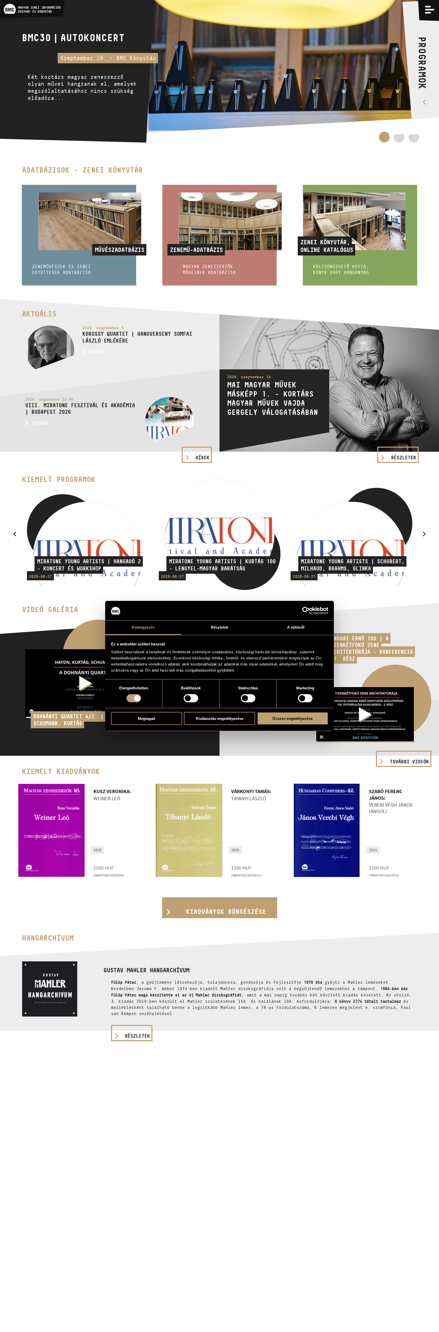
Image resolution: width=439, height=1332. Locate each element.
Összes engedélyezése (292, 718)
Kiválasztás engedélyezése (219, 718)
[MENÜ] (429, 9)
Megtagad (146, 718)
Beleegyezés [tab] (143, 627)
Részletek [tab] (219, 627)
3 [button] (414, 139)
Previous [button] (15, 534)
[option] (219, 71)
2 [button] (399, 139)
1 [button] (384, 137)
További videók (409, 762)
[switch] (191, 698)
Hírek (202, 458)
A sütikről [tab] (295, 627)
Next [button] (424, 534)
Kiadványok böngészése (226, 911)
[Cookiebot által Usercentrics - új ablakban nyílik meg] (306, 610)
